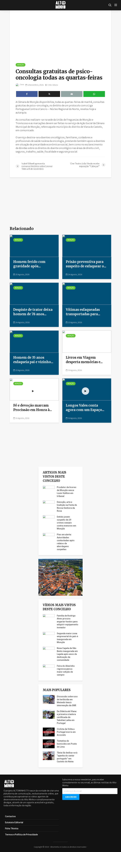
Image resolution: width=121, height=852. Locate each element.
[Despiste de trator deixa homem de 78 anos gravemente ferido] (34, 293)
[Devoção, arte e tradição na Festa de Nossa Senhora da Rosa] (49, 505)
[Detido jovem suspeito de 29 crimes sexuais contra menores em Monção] (49, 519)
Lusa (22, 84)
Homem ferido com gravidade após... (29, 264)
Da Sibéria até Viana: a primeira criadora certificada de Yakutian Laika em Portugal (67, 717)
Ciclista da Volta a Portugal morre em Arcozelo (66, 732)
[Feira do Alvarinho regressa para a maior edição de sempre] (49, 669)
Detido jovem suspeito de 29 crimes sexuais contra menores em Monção (66, 523)
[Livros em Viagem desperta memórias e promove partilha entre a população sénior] (86, 341)
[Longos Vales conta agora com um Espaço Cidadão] (86, 389)
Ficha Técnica (11, 828)
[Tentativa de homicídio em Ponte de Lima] (49, 743)
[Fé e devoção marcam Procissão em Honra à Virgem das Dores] (34, 389)
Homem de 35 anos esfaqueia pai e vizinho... (33, 359)
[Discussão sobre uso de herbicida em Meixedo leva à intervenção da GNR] (49, 699)
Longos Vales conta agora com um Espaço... (85, 407)
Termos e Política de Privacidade (21, 834)
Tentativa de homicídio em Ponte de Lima (67, 744)
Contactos (10, 816)
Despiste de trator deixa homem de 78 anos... (33, 312)
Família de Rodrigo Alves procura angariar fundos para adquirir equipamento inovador (67, 622)
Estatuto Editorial (14, 822)
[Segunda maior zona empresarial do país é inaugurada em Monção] (49, 636)
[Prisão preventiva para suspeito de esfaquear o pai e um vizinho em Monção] (86, 245)
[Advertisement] (60, 201)
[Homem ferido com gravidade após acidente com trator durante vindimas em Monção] (34, 245)
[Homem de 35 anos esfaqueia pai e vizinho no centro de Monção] (34, 341)
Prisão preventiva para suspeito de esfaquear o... (86, 264)
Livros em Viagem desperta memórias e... (84, 359)
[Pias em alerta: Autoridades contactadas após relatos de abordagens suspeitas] (49, 537)
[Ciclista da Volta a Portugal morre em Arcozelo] (49, 732)
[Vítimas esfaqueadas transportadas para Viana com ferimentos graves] (86, 293)
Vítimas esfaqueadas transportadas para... (83, 312)
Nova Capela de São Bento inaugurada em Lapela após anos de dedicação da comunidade (67, 654)
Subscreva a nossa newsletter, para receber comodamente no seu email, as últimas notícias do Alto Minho (89, 782)
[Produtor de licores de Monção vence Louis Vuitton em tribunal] (49, 490)
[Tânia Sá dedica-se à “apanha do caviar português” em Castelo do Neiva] (49, 755)
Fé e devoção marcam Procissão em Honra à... (32, 407)
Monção (20, 65)
